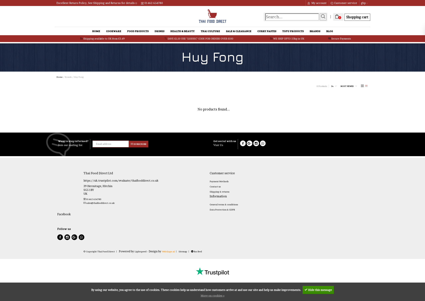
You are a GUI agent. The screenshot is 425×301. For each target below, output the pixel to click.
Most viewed (347, 86)
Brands (315, 31)
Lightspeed (140, 251)
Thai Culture (210, 31)
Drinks (159, 31)
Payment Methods (219, 181)
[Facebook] (243, 144)
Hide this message (320, 290)
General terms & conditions (224, 204)
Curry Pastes (266, 31)
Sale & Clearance (238, 31)
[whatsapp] (81, 237)
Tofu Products (293, 31)
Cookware (113, 31)
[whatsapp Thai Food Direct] (263, 144)
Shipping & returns (219, 191)
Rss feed (197, 251)
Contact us (215, 186)
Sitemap (183, 251)
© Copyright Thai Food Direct (99, 251)
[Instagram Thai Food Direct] (256, 144)
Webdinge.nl (168, 251)
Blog (329, 31)
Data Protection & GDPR (222, 209)
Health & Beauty (182, 31)
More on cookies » (212, 295)
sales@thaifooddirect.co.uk (100, 203)
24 (332, 86)
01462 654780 (153, 3)
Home (96, 31)
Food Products (138, 31)
